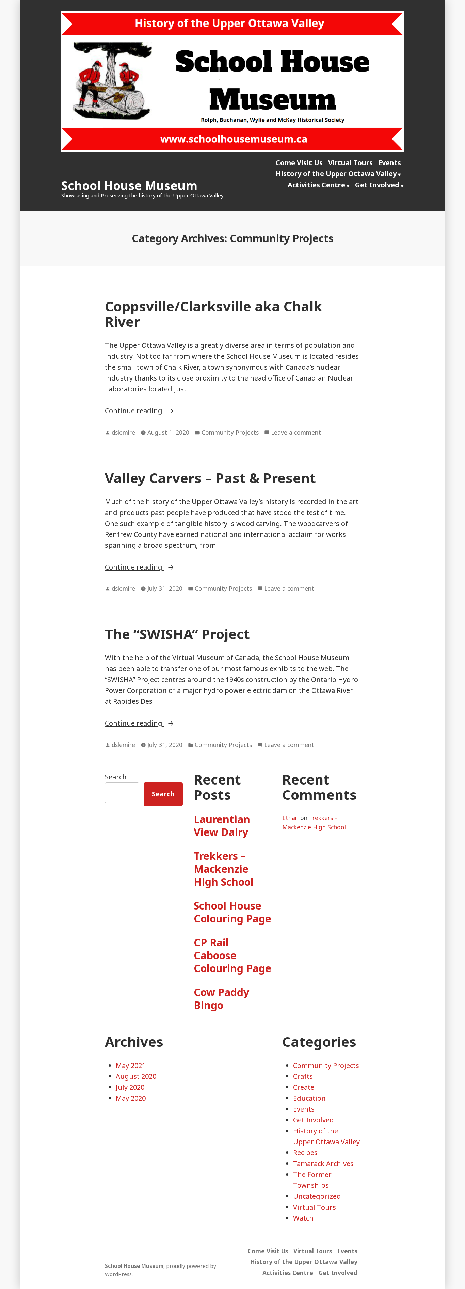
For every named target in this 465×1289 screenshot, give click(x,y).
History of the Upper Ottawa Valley (336, 173)
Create (303, 1087)
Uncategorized (317, 1196)
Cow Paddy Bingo (221, 998)
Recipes (305, 1152)
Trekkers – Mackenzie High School (224, 869)
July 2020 (130, 1087)
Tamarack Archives (323, 1163)
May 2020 (131, 1098)
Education (309, 1098)
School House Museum (129, 185)
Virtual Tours (350, 162)
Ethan (290, 817)
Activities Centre (316, 184)
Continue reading (170, 411)
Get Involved (377, 184)
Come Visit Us (299, 162)
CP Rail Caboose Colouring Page (232, 955)
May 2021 (131, 1065)
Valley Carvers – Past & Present (210, 477)
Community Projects (230, 432)
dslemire (123, 432)
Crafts (303, 1076)
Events (389, 162)
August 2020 (136, 1076)
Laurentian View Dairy (222, 825)
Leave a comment (296, 432)
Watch (303, 1218)
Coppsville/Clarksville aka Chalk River (213, 314)
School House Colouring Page (232, 912)
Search (116, 776)
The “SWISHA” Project (177, 633)
